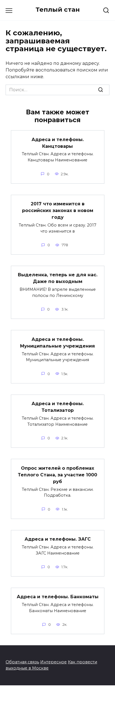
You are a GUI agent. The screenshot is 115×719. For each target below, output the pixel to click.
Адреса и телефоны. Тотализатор (58, 407)
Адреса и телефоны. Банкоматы (58, 596)
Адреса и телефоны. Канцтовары (58, 143)
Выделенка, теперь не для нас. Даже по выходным (57, 278)
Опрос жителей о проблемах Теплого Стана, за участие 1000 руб (57, 474)
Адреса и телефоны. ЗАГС (58, 539)
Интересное (53, 661)
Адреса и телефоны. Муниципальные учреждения (57, 342)
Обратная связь (22, 661)
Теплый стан (57, 9)
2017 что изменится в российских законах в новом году (57, 210)
